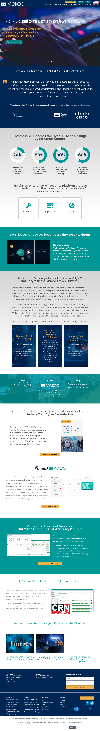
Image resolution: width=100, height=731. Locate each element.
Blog (43, 700)
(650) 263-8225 (10, 679)
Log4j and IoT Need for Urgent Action (78, 387)
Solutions (56, 4)
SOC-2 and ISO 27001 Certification (84, 714)
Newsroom (63, 702)
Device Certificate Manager (31, 707)
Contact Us (63, 706)
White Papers (45, 706)
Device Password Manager (31, 709)
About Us (62, 700)
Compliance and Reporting (13, 711)
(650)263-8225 (44, 675)
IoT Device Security (11, 704)
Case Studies (45, 709)
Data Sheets (45, 708)
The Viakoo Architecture (30, 699)
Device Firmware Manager (31, 704)
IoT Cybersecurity (11, 714)
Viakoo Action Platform (30, 702)
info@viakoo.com (11, 681)
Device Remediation (12, 699)
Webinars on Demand (48, 702)
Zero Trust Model (11, 709)
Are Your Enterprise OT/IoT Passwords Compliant (79, 659)
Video (43, 704)
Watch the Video (14, 42)
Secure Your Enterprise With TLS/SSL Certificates (50, 658)
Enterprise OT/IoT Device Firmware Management (20, 658)
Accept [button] (71, 727)
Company (86, 4)
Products (48, 4)
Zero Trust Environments (13, 706)
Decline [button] (78, 727)
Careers (62, 704)
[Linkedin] (87, 703)
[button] (3, 36)
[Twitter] (92, 703)
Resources (77, 4)
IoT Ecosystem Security (12, 702)
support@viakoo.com (46, 677)
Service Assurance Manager (32, 712)
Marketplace (66, 4)
